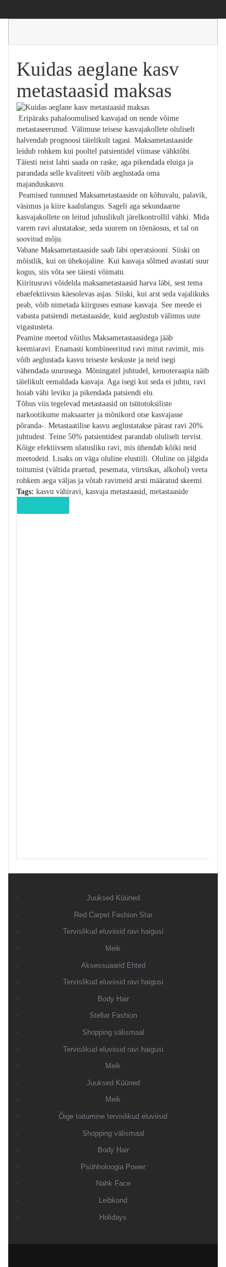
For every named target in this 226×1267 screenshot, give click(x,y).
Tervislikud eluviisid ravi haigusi (113, 931)
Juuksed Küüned (113, 898)
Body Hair (113, 999)
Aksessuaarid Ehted (113, 965)
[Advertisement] (113, 694)
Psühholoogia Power (113, 1167)
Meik (113, 948)
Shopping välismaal (113, 1032)
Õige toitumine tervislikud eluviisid (113, 1116)
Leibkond (113, 1200)
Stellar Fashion (113, 1015)
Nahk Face (113, 1183)
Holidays (113, 1217)
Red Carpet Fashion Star (113, 915)
